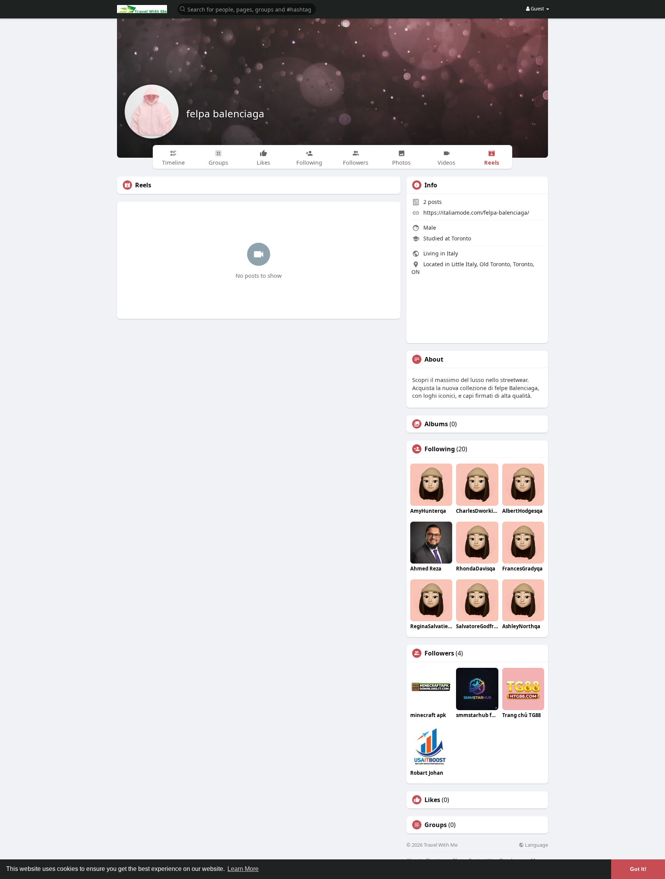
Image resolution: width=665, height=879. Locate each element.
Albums (436, 424)
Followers (439, 653)
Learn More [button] (243, 869)
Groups (435, 825)
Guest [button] (537, 8)
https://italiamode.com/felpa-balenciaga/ (476, 212)
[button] (247, 8)
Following (439, 449)
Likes (432, 800)
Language (536, 844)
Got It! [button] (638, 869)
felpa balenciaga (225, 113)
